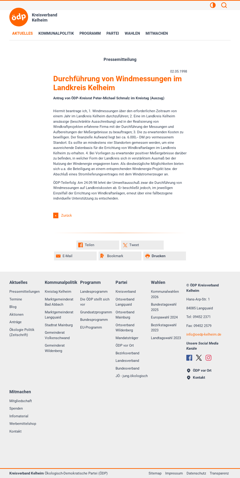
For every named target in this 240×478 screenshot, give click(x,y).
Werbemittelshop (22, 424)
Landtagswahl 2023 (166, 338)
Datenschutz (196, 473)
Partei (112, 33)
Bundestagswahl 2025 (163, 307)
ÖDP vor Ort (125, 345)
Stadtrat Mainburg (59, 325)
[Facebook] (189, 358)
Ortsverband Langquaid (125, 302)
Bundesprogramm (94, 320)
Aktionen (16, 314)
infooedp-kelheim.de (203, 334)
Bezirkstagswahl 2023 (163, 328)
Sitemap (155, 473)
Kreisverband (126, 291)
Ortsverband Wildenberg (125, 328)
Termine (15, 299)
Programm (90, 33)
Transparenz (219, 473)
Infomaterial (18, 416)
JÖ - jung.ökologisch (132, 376)
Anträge (15, 322)
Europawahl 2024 (164, 317)
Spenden (16, 408)
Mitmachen (157, 33)
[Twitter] (199, 358)
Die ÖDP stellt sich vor (94, 302)
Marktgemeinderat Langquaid (59, 315)
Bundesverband (127, 368)
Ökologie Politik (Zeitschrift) (21, 332)
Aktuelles (22, 33)
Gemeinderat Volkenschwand (57, 335)
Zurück (66, 215)
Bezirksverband (127, 353)
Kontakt (15, 431)
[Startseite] (18, 17)
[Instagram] (208, 358)
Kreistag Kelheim (58, 291)
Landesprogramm (94, 291)
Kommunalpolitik (56, 33)
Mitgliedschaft (20, 401)
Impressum (174, 473)
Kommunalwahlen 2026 (165, 294)
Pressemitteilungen (24, 291)
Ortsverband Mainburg (125, 315)
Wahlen (132, 33)
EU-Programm (91, 327)
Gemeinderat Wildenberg (55, 348)
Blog (12, 307)
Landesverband (127, 361)
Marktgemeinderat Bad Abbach (59, 302)
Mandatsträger (127, 338)
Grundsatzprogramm (96, 312)
